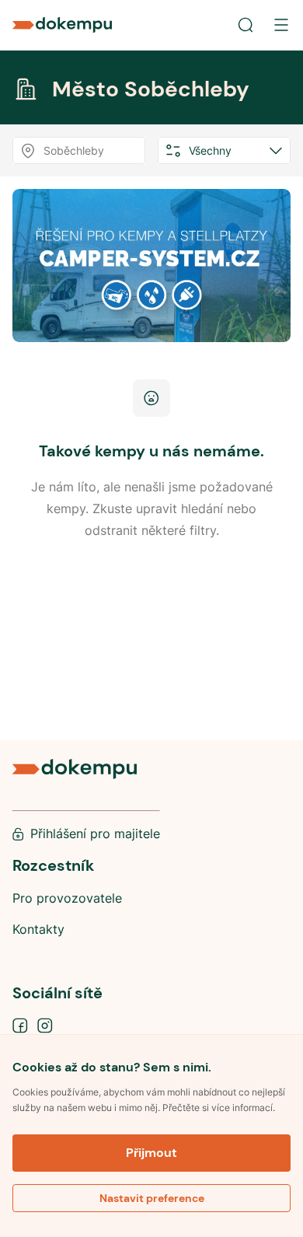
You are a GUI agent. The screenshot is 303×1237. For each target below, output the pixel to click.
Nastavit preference (151, 1198)
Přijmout (151, 1152)
